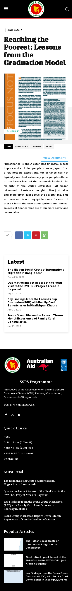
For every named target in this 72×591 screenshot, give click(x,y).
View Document (54, 158)
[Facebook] (19, 235)
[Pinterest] (36, 235)
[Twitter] (27, 235)
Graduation (21, 146)
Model (49, 146)
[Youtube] (19, 415)
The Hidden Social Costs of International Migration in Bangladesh (37, 271)
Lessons (37, 146)
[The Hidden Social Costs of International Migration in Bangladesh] (13, 544)
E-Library (13, 131)
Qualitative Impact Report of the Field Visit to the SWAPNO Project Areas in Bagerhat (35, 285)
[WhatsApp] (44, 235)
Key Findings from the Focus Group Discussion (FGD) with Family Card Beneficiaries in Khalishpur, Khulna (32, 302)
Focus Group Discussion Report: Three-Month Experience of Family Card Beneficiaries (35, 318)
